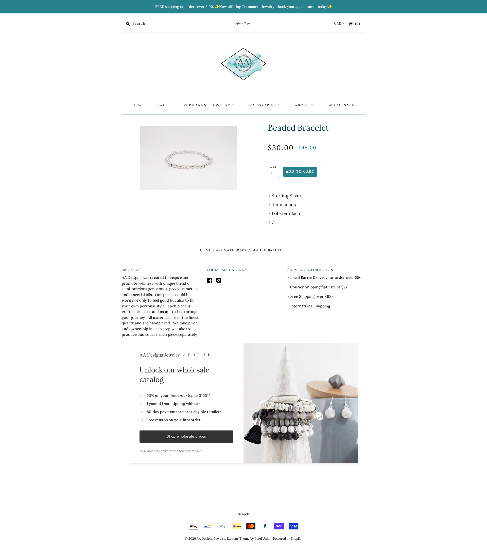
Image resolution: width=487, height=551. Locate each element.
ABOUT (303, 105)
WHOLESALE (341, 105)
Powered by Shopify (287, 538)
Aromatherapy (231, 250)
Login (237, 23)
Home (205, 250)
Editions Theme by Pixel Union (249, 538)
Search (243, 514)
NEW (137, 105)
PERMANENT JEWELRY (208, 105)
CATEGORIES (263, 105)
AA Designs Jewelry (211, 538)
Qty (273, 166)
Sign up (249, 23)
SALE (163, 105)
